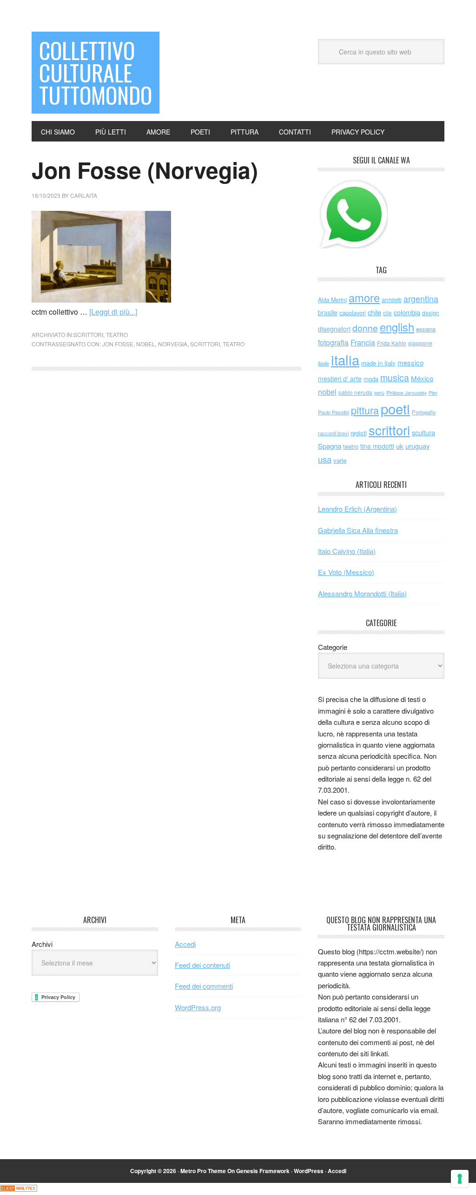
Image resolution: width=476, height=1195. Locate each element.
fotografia (333, 342)
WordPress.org (198, 1007)
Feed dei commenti (204, 986)
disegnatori (334, 328)
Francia (362, 342)
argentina (420, 298)
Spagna (329, 446)
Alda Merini (332, 300)
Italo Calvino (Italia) (347, 551)
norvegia (172, 344)
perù (379, 392)
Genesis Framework (263, 1171)
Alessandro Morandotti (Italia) (362, 593)
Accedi (185, 944)
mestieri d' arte (340, 378)
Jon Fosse (117, 344)
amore (364, 297)
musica (394, 377)
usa (324, 459)
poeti (395, 408)
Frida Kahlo (391, 343)
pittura (365, 410)
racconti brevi (333, 433)
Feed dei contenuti (202, 965)
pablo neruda (355, 392)
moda (371, 378)
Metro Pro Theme (203, 1171)
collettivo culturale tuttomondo (95, 72)
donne (365, 327)
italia (345, 359)
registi (358, 432)
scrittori (88, 334)
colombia (407, 312)
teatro (117, 334)
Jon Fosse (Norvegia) (145, 170)
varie (339, 460)
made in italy (378, 362)
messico (410, 362)
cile (387, 313)
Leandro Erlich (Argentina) (357, 508)
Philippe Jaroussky (406, 392)
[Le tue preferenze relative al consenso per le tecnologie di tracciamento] (460, 1179)
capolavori (352, 312)
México (422, 378)
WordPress (309, 1171)
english (397, 327)
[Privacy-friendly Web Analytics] (18, 1188)
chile (374, 312)
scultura (423, 432)
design (430, 313)
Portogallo (424, 412)
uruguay (417, 446)
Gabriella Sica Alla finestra (358, 530)
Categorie (332, 647)
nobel (145, 344)
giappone (420, 343)
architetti (392, 300)
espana (426, 328)
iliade (323, 363)
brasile (327, 312)
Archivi (42, 944)
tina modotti (377, 446)
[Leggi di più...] (113, 311)
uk (399, 446)
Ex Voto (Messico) (346, 572)
